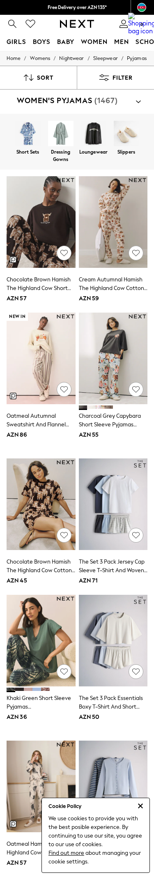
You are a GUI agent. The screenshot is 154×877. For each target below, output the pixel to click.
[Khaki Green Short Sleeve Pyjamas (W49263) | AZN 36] (41, 640)
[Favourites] (30, 24)
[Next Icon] (77, 24)
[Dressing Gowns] (60, 134)
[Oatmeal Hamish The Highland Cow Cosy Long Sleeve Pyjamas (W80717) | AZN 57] (41, 786)
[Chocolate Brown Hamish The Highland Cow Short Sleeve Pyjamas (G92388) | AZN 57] (41, 222)
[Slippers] (126, 134)
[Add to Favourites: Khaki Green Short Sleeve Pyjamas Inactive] (64, 672)
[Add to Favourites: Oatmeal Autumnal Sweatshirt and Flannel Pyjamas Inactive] (64, 389)
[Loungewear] (93, 134)
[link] (12, 24)
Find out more (66, 852)
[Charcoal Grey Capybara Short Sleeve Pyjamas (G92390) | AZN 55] (113, 358)
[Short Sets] (27, 134)
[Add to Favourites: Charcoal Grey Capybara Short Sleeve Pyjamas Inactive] (136, 389)
